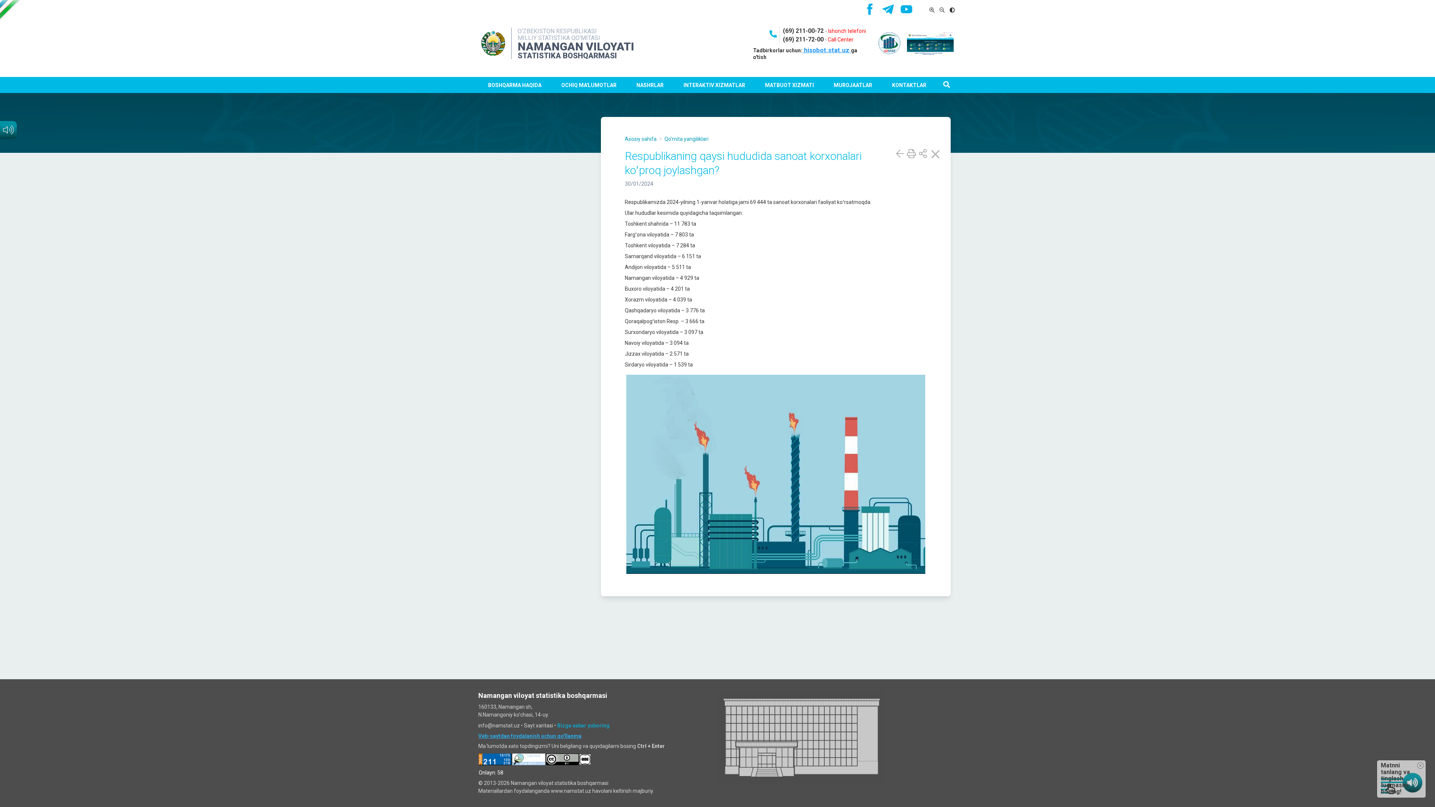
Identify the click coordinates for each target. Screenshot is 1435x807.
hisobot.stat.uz (826, 50)
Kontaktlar (909, 85)
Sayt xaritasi (538, 726)
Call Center (841, 40)
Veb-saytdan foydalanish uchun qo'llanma (529, 736)
